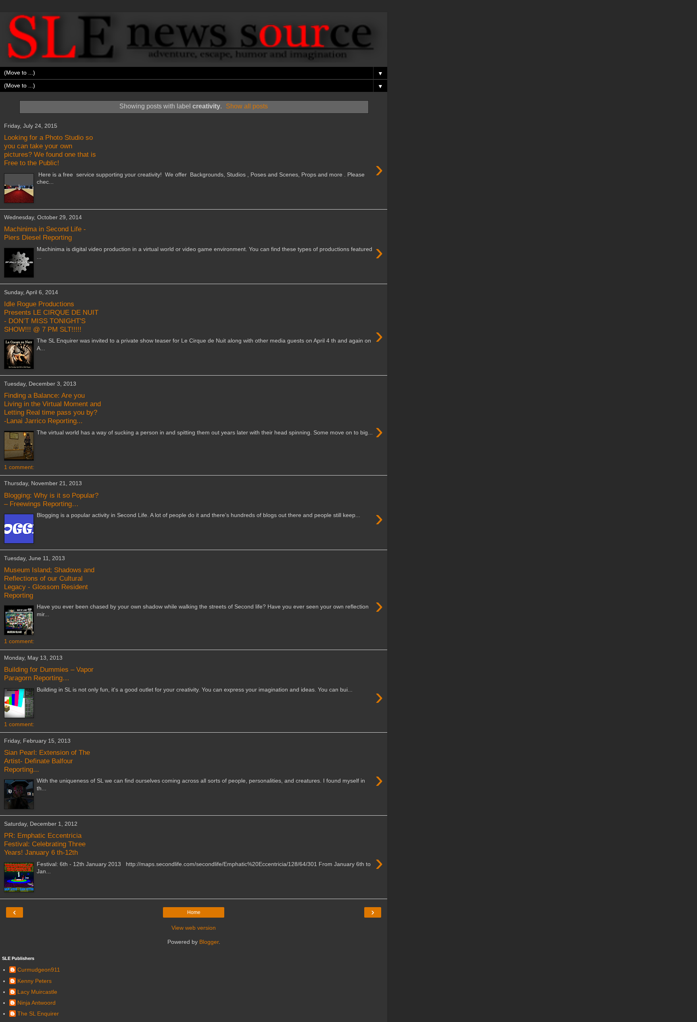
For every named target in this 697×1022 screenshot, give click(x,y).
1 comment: (19, 467)
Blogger (209, 942)
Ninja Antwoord (36, 1002)
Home (193, 912)
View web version (193, 927)
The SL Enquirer (38, 1013)
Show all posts (247, 106)
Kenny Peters (34, 981)
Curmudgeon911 (38, 969)
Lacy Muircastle (37, 992)
